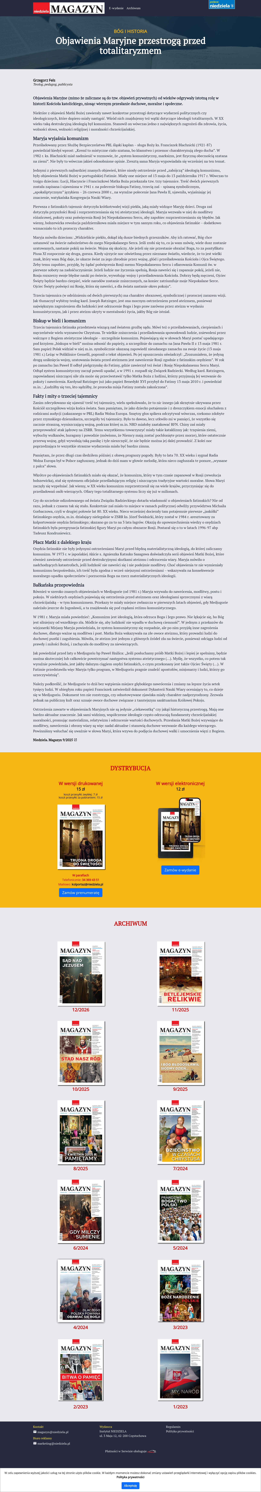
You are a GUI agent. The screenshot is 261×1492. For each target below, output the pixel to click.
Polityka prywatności (180, 1431)
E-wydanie (116, 8)
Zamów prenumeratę (80, 892)
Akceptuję (130, 1485)
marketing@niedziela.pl (53, 1443)
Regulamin (173, 1427)
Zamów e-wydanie (180, 869)
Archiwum (133, 8)
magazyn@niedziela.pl (52, 1432)
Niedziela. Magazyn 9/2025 (53, 740)
